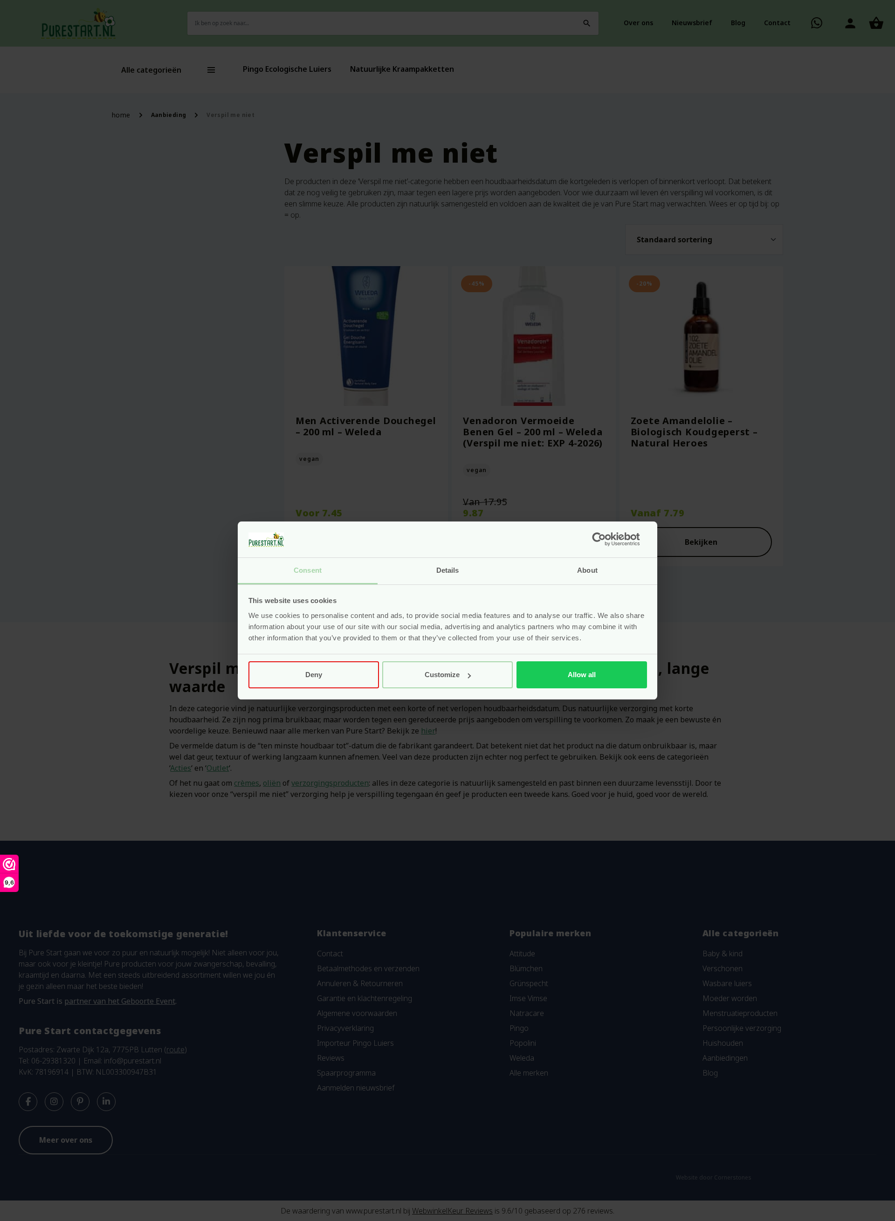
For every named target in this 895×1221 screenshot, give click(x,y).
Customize (442, 675)
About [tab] (587, 570)
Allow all (582, 675)
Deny (313, 675)
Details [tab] (447, 570)
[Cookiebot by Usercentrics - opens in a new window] (606, 540)
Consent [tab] (308, 570)
